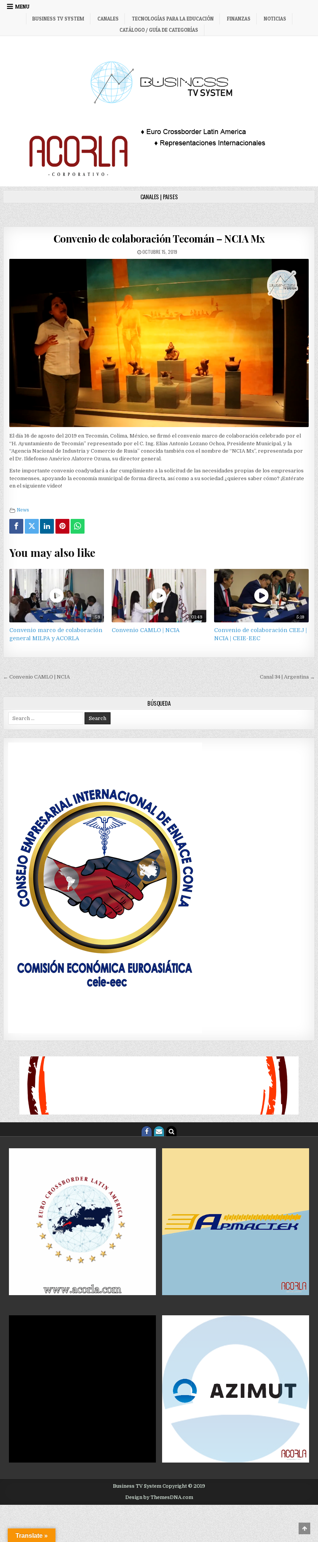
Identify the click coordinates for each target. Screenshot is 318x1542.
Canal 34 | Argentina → (287, 677)
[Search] (171, 1131)
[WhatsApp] (78, 526)
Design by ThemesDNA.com (159, 1497)
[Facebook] (16, 526)
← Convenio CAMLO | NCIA (36, 677)
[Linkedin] (47, 526)
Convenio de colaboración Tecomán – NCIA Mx (159, 238)
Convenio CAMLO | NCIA (146, 630)
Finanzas (239, 19)
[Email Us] (159, 1131)
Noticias (275, 19)
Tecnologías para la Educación (173, 19)
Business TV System (58, 19)
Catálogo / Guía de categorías (158, 30)
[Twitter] (32, 526)
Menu (22, 6)
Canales (108, 19)
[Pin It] (62, 526)
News (23, 510)
